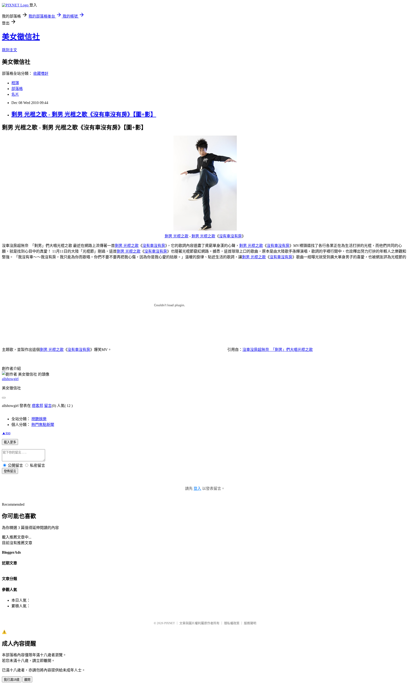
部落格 (17, 89)
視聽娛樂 (39, 419)
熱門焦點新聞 (42, 425)
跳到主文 (9, 50)
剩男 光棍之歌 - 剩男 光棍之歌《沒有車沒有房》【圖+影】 (83, 114)
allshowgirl (10, 379)
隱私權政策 (231, 623)
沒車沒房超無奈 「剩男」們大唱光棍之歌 (277, 350)
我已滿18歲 (11, 679)
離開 (27, 679)
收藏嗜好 (40, 73)
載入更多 (10, 442)
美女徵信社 (21, 37)
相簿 (15, 83)
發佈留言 (10, 471)
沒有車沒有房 (230, 236)
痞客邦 (37, 406)
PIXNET (169, 623)
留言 (48, 406)
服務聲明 (250, 623)
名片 (15, 94)
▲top (6, 433)
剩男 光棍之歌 (176, 236)
